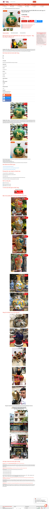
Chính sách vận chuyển (14, 32)
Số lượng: (22, 18)
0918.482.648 (44, 501)
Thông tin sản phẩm (6, 32)
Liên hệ (30, 4)
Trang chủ (5, 4)
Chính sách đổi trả (22, 32)
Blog (26, 4)
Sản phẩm (9, 4)
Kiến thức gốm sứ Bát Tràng (15, 4)
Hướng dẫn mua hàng (22, 4)
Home (3, 8)
